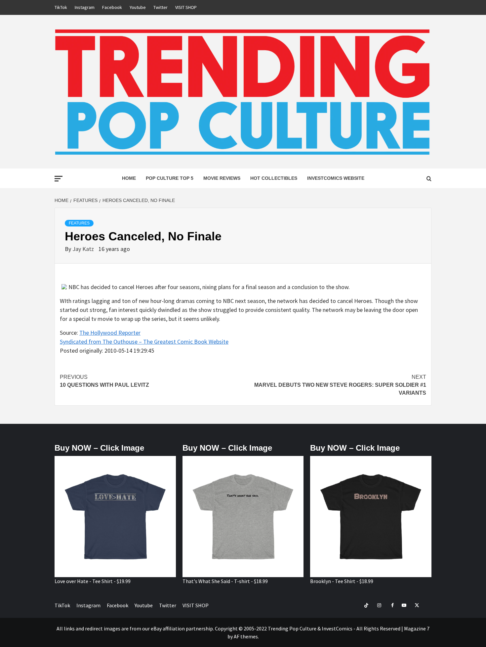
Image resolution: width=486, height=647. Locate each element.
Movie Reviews (221, 178)
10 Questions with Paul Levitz (104, 381)
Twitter (160, 7)
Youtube (138, 7)
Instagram (85, 7)
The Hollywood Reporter (110, 332)
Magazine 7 (416, 628)
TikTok (61, 7)
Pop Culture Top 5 (169, 178)
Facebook (112, 7)
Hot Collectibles (273, 178)
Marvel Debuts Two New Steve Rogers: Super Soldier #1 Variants (340, 385)
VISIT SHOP (186, 7)
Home (129, 178)
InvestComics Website (335, 178)
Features (79, 223)
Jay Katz (83, 249)
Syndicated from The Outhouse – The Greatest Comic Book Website (144, 341)
